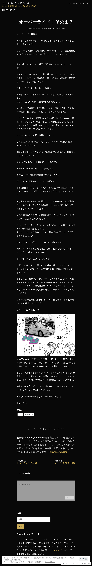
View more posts (58, 452)
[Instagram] (14, 9)
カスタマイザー (56, 550)
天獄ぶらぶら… (15, 6)
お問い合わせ (25, 6)
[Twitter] (10, 9)
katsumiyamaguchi (34, 28)
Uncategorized (60, 429)
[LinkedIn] (7, 9)
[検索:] (33, 519)
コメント (69, 497)
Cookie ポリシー (50, 562)
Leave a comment (60, 28)
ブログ (33, 6)
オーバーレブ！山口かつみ (16, 3)
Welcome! (5, 6)
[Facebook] (3, 9)
